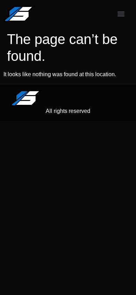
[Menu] (121, 14)
